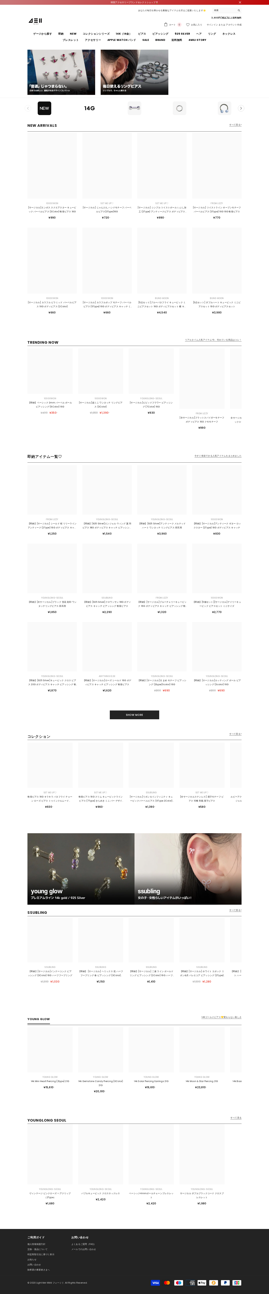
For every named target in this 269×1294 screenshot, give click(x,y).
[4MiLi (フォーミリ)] (61, 72)
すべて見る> (235, 124)
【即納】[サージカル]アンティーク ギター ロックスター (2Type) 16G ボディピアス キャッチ (217, 525)
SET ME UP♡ (106, 203)
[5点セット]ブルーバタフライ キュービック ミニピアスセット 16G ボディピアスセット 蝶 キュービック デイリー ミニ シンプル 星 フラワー (161, 305)
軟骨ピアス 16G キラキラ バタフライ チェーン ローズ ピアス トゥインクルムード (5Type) (50, 799)
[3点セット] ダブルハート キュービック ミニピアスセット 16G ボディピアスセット (217, 304)
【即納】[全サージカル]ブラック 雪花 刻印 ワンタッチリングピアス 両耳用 (52, 604)
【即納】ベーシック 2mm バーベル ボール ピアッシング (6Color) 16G (50, 404)
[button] (241, 108)
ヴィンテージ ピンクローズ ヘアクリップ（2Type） (50, 1195)
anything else (107, 676)
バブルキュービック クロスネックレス (100, 1193)
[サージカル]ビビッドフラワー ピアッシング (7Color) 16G (151, 404)
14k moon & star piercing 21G (202, 1081)
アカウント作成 (234, 24)
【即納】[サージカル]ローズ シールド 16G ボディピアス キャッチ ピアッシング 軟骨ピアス (107, 682)
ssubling (107, 597)
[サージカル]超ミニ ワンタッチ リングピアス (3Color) (100, 404)
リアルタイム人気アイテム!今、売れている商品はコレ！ (213, 339)
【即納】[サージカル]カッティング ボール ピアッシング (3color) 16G (217, 682)
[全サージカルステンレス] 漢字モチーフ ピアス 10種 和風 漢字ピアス (202, 798)
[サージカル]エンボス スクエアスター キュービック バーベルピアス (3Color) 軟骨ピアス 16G (52, 209)
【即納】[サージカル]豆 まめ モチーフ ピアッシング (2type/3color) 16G (162, 682)
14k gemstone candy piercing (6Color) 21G (100, 1083)
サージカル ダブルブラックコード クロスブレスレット (202, 1195)
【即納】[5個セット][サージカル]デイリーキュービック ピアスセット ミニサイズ (217, 604)
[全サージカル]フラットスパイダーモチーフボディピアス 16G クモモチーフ (202, 419)
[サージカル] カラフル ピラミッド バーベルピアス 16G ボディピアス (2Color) (52, 304)
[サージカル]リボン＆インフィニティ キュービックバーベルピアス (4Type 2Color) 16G (151, 799)
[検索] (227, 10)
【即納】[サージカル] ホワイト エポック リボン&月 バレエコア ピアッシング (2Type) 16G (202, 973)
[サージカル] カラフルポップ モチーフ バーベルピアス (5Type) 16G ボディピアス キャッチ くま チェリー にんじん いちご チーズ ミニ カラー (107, 305)
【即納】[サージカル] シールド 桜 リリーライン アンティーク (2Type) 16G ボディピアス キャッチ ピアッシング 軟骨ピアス (52, 526)
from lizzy (217, 203)
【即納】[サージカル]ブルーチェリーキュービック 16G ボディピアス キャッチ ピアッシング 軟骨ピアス (162, 604)
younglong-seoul (151, 398)
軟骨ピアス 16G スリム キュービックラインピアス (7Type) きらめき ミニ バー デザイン (101, 799)
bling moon (162, 298)
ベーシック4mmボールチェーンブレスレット (151, 1195)
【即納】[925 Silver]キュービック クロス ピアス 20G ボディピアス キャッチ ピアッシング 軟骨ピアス (52, 682)
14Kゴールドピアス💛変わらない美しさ (221, 1017)
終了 (240, 2)
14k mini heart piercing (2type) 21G (50, 1081)
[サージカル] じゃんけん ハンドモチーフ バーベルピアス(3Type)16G (107, 209)
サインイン (212, 24)
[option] (44, 108)
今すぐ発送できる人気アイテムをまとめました (218, 455)
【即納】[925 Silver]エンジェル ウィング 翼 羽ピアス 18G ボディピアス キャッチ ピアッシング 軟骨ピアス (107, 526)
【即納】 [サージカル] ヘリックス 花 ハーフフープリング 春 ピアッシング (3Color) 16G (100, 973)
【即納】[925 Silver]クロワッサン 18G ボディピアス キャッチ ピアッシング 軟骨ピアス (107, 604)
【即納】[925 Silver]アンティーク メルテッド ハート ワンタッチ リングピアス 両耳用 (162, 525)
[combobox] (224, 10)
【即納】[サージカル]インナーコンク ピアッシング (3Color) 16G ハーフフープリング (50, 973)
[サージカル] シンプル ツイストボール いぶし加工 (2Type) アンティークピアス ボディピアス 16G (162, 210)
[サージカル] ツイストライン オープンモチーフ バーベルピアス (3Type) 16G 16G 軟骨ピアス (217, 209)
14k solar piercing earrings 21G (151, 1081)
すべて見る (236, 1117)
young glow (50, 1077)
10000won (52, 203)
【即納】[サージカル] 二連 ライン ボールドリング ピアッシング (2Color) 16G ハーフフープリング (151, 973)
